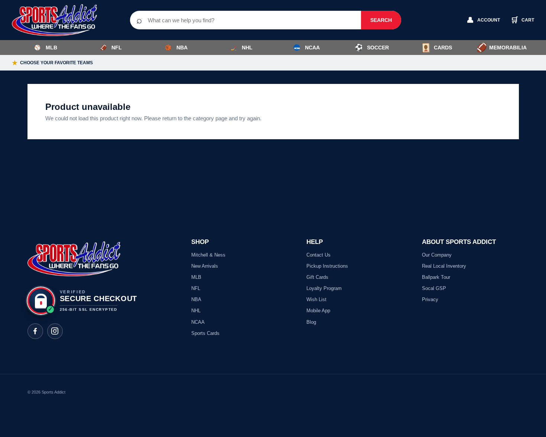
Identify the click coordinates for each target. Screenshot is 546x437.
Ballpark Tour (436, 277)
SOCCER (372, 47)
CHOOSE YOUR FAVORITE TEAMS (52, 62)
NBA (176, 47)
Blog (311, 322)
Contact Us (318, 255)
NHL (242, 47)
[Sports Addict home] (60, 20)
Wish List (316, 299)
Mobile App (318, 310)
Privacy (430, 299)
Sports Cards (205, 333)
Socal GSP (434, 288)
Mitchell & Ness (208, 255)
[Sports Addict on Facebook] (35, 331)
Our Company (437, 255)
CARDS (443, 47)
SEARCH (381, 20)
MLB (45, 47)
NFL (111, 47)
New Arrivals (204, 266)
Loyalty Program (324, 288)
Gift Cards (317, 277)
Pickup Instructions (327, 266)
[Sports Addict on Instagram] (55, 331)
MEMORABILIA (502, 47)
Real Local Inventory (444, 266)
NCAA (312, 47)
